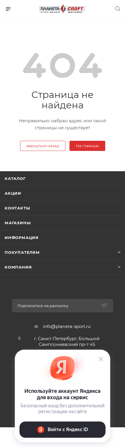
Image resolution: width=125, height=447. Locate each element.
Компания (18, 267)
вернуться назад (42, 145)
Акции (13, 193)
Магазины (18, 222)
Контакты (17, 208)
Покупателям (22, 252)
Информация (22, 237)
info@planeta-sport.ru (67, 326)
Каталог (15, 178)
